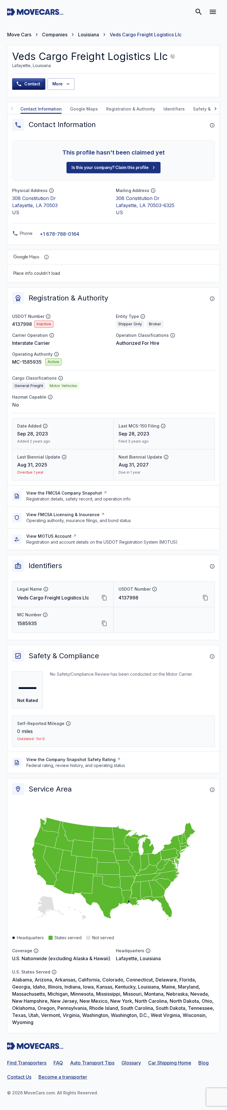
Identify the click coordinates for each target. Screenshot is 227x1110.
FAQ (58, 1063)
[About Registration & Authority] (212, 298)
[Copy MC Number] (104, 623)
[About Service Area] (212, 789)
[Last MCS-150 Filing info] (163, 426)
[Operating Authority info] (56, 354)
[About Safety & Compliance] (212, 656)
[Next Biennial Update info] (166, 457)
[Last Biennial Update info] (64, 457)
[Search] (199, 12)
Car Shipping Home (169, 1063)
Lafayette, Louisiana (138, 958)
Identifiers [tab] (174, 108)
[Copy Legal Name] (104, 597)
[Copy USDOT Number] (205, 597)
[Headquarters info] (148, 950)
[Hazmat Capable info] (50, 397)
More (57, 83)
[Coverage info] (36, 950)
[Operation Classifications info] (172, 335)
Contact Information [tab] (41, 108)
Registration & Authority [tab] (130, 108)
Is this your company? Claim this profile (110, 167)
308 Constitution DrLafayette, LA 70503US (35, 205)
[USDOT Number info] (48, 316)
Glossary (131, 1063)
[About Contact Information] (212, 125)
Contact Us (19, 1077)
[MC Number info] (45, 614)
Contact (32, 83)
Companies (54, 35)
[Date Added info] (45, 426)
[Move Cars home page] (35, 11)
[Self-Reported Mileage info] (68, 723)
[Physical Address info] (51, 190)
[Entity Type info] (142, 316)
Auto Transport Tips (92, 1063)
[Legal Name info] (45, 589)
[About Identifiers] (212, 566)
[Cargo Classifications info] (60, 378)
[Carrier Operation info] (51, 335)
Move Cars (19, 35)
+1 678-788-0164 (59, 234)
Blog (203, 1063)
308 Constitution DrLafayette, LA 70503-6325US (145, 205)
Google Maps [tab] (84, 108)
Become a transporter (62, 1077)
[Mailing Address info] (153, 190)
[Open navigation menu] (213, 12)
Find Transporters (26, 1063)
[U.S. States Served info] (54, 972)
